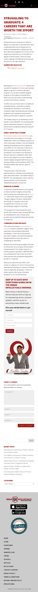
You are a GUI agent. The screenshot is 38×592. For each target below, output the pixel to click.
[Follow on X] (22, 2)
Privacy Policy (9, 573)
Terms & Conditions (11, 577)
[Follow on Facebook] (15, 2)
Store (6, 542)
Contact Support (11, 570)
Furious (8, 34)
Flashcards (8, 545)
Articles (7, 563)
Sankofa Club (9, 552)
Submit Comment (26, 425)
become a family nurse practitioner (17, 136)
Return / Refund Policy (13, 580)
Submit (10, 331)
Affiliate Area (9, 584)
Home (6, 538)
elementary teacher (19, 86)
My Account (9, 566)
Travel (6, 556)
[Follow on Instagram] (19, 2)
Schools (7, 559)
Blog (24, 34)
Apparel (7, 549)
